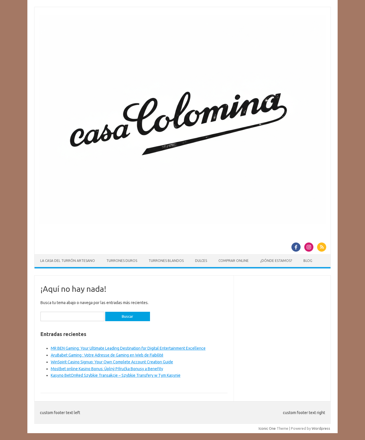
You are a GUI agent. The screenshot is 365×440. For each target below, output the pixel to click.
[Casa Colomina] (182, 222)
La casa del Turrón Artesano (67, 260)
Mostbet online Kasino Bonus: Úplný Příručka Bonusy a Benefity (107, 368)
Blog (307, 260)
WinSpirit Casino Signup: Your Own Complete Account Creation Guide (112, 362)
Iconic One (267, 428)
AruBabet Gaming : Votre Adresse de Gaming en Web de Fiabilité (107, 355)
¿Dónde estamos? (276, 260)
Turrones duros (121, 260)
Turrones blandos (166, 260)
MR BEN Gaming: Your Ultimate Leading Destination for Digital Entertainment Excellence (128, 348)
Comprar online (233, 260)
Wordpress (321, 428)
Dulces (201, 260)
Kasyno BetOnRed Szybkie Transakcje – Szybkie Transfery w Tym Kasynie (116, 375)
